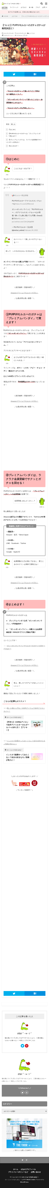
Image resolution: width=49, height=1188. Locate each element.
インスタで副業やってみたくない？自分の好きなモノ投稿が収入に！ (17, 757)
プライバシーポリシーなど (18, 1172)
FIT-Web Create (29, 1179)
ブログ (38, 7)
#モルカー (21, 218)
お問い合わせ (36, 1172)
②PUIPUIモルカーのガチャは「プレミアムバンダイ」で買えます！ (23, 135)
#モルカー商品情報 (21, 195)
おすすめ (4, 7)
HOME (6, 16)
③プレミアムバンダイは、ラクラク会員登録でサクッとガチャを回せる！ (24, 141)
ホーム (15, 1169)
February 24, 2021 (31, 230)
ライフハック (14, 7)
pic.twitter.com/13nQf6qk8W (23, 222)
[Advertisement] (24, 434)
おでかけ (24, 7)
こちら (33, 1040)
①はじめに (11, 129)
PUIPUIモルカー (9, 35)
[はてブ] (34, 74)
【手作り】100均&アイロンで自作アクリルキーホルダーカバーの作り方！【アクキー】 (17, 726)
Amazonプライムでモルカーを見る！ (24, 293)
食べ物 (31, 7)
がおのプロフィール (28, 1169)
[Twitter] (14, 74)
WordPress (24, 1182)
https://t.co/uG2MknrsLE (24, 204)
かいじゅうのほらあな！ (30, 1177)
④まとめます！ (12, 146)
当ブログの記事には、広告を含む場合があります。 (24, 12)
